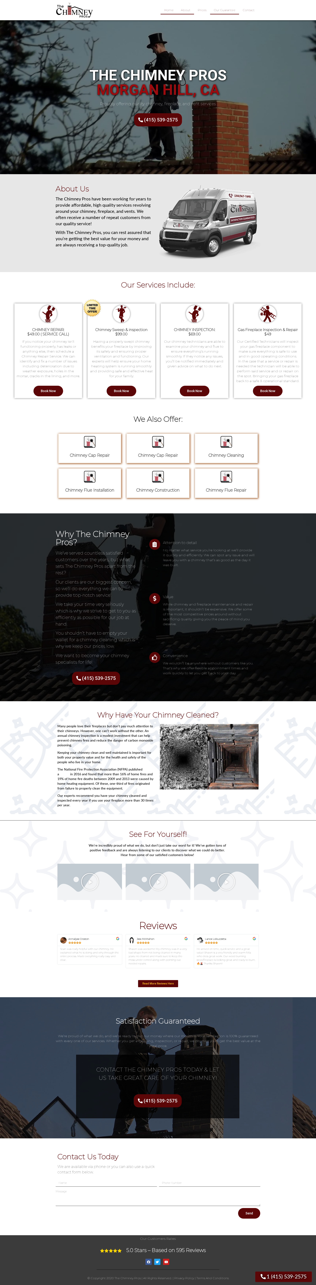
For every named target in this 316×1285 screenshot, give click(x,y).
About (185, 10)
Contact (249, 10)
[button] (90, 882)
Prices (202, 10)
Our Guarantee (224, 10)
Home (169, 10)
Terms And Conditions (212, 1278)
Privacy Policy (184, 1278)
